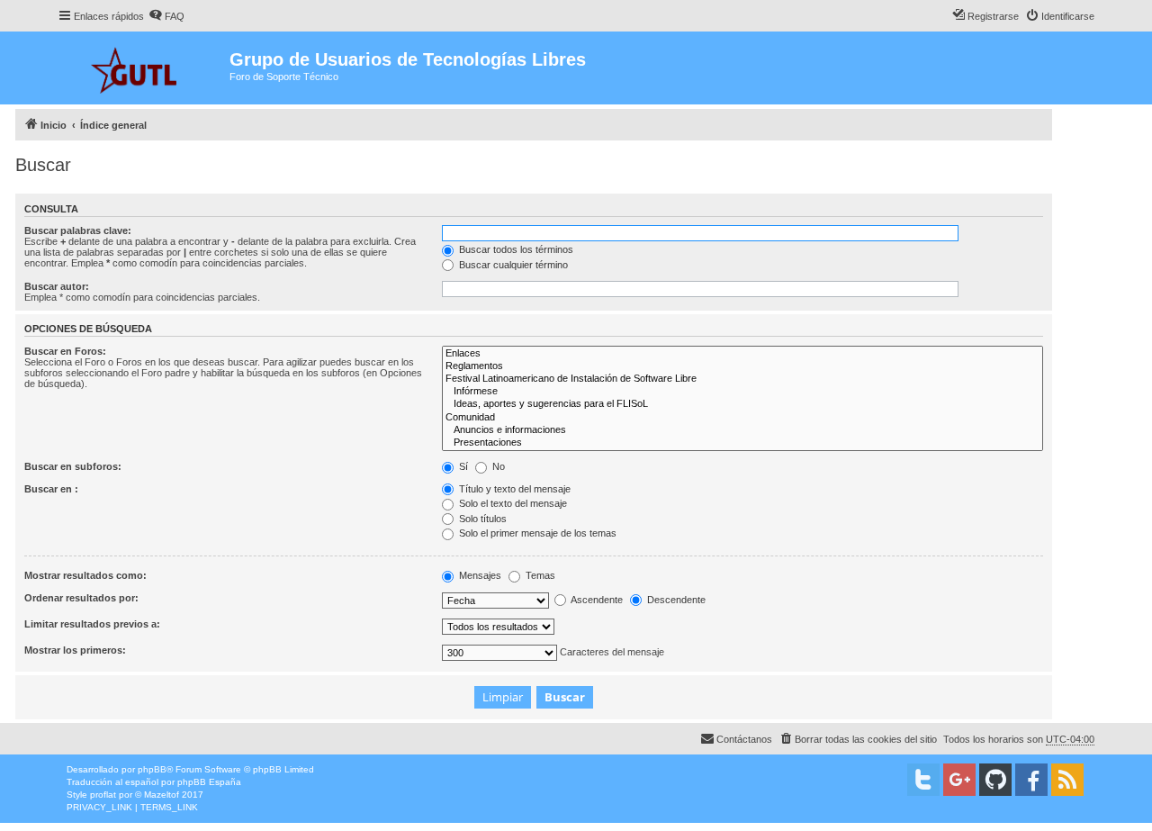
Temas (539, 575)
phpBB (152, 769)
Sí (462, 466)
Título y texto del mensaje (513, 488)
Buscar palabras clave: (77, 230)
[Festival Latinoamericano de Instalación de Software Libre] (742, 379)
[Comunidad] (742, 417)
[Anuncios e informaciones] (742, 430)
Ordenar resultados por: (81, 597)
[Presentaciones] (742, 443)
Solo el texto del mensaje (511, 503)
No (497, 466)
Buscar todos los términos (514, 249)
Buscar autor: (56, 286)
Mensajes (478, 575)
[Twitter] (923, 779)
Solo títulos (481, 518)
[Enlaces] (742, 354)
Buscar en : (51, 488)
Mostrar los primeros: (75, 650)
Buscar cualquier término (512, 264)
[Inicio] (144, 68)
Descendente (675, 599)
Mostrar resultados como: (85, 575)
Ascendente (596, 599)
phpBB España (209, 782)
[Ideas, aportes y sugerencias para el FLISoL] (742, 404)
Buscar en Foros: (65, 351)
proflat (103, 794)
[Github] (995, 779)
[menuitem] (166, 16)
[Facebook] (1031, 779)
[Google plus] (959, 779)
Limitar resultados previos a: (92, 624)
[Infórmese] (742, 391)
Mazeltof (161, 794)
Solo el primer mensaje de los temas (536, 533)
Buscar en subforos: (73, 466)
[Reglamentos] (742, 366)
